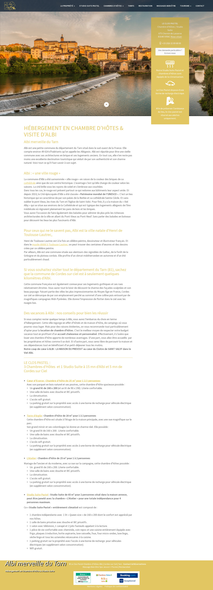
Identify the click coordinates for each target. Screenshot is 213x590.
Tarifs (131, 5)
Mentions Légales (94, 586)
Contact (200, 5)
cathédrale (30, 183)
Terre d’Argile (34, 415)
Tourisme (185, 5)
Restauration (145, 5)
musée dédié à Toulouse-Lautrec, (50, 244)
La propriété (66, 5)
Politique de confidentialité (116, 586)
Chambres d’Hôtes (113, 5)
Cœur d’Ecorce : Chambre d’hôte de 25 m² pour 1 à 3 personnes (63, 380)
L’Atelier (31, 458)
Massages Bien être (166, 5)
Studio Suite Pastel (89, 5)
